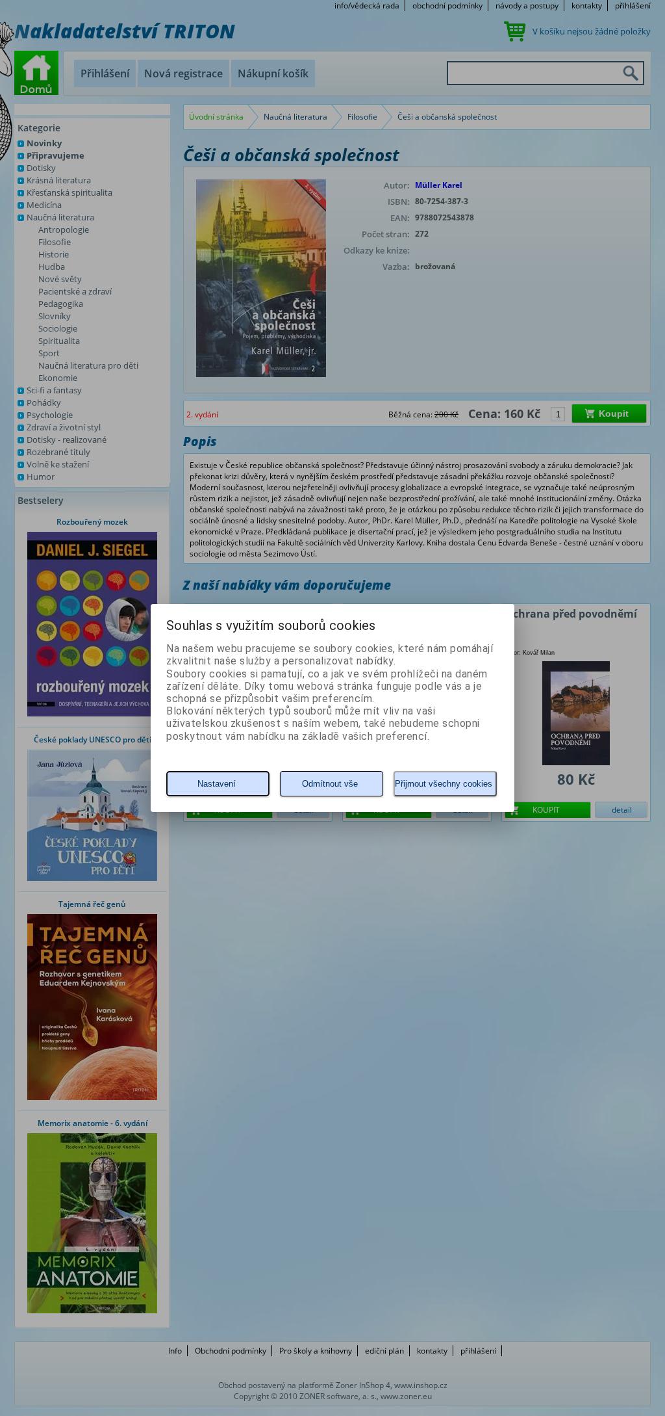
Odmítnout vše (330, 784)
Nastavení (216, 784)
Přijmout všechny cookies (443, 784)
